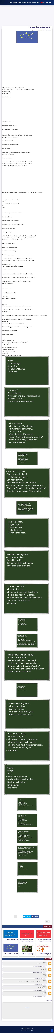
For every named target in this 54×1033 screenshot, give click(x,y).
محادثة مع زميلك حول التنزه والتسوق (45, 954)
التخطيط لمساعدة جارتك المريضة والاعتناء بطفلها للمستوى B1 (44, 940)
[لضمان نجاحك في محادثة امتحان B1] (10, 948)
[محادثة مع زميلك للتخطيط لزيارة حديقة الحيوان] (27, 948)
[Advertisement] (43, 15)
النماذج (11, 3)
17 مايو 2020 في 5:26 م (38, 984)
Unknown (44, 962)
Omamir (44, 992)
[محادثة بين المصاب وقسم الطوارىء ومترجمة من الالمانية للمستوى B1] (27, 934)
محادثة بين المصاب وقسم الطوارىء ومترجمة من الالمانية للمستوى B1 (27, 940)
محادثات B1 (29, 3)
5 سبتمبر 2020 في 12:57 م (38, 990)
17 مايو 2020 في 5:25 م (38, 978)
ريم (45, 968)
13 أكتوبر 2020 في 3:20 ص (37, 996)
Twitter (28, 916)
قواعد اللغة (15, 3)
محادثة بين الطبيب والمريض (12, 939)
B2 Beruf (19, 3)
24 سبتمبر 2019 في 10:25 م (37, 972)
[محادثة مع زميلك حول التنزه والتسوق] (43, 948)
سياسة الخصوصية (23, 1028)
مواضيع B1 (34, 3)
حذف (44, 966)
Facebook (36, 916)
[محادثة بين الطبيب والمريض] (10, 934)
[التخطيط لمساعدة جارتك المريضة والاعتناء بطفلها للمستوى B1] (43, 934)
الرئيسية (38, 3)
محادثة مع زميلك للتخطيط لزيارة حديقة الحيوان (28, 954)
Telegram (20, 916)
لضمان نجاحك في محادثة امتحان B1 (11, 953)
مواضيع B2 (24, 3)
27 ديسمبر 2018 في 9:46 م (37, 966)
